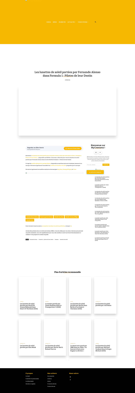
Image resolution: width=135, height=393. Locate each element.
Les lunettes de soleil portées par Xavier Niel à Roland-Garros (54, 347)
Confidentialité (30, 381)
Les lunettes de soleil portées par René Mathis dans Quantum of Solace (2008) (102, 199)
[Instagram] (96, 152)
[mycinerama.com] (33, 22)
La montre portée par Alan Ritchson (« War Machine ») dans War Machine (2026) (102, 232)
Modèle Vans (29, 220)
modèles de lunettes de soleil (58, 165)
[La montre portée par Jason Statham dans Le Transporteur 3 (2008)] (90, 186)
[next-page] (69, 360)
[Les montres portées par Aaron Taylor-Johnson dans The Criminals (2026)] (90, 226)
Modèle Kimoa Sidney (32, 217)
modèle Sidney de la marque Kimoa (41, 163)
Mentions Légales (30, 383)
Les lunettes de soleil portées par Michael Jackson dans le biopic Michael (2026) (102, 193)
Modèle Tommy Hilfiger (72, 217)
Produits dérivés (51, 383)
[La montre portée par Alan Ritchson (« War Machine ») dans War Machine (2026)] (90, 233)
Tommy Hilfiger (67, 169)
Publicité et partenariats (32, 378)
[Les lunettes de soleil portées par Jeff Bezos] (105, 288)
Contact (28, 376)
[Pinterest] (100, 152)
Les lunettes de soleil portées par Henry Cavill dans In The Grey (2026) (102, 206)
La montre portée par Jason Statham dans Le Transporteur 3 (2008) (102, 186)
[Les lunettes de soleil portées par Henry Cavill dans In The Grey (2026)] (90, 206)
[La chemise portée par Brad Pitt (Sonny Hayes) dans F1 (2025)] (90, 239)
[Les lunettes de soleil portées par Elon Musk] (30, 330)
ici (71, 226)
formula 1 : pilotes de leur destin (46, 239)
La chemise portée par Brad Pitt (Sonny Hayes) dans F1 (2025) (102, 239)
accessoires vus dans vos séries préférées (53, 226)
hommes (57, 239)
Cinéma (21, 301)
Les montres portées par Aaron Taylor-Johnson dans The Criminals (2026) (102, 226)
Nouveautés (50, 376)
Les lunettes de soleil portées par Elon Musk (28, 346)
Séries (49, 381)
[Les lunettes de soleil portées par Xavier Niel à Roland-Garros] (55, 330)
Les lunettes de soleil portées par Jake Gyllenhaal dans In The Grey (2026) (102, 212)
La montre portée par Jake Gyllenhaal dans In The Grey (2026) (101, 219)
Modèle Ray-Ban (59, 217)
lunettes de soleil (64, 239)
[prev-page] (66, 360)
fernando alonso (33, 239)
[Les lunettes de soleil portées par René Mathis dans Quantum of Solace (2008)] (90, 199)
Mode (71, 301)
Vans (74, 169)
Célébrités (67, 80)
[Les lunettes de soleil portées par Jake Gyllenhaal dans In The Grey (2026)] (90, 213)
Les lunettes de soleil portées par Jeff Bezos (103, 304)
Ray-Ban (59, 169)
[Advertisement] (67, 58)
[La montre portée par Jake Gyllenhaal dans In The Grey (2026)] (90, 219)
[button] (95, 22)
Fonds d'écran (51, 386)
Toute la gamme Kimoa (46, 217)
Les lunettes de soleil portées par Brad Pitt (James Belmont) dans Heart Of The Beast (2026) (102, 178)
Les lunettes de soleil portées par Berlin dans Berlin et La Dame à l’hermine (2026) (78, 306)
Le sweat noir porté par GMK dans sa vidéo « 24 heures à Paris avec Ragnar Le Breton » (78, 348)
